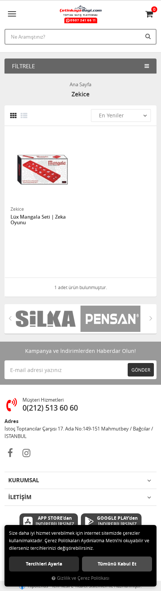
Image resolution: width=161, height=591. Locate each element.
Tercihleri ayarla (44, 564)
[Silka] (48, 319)
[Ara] (149, 36)
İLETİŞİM (19, 497)
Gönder (140, 370)
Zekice (17, 209)
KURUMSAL (23, 480)
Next (151, 318)
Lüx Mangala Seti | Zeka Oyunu (38, 220)
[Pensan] (112, 319)
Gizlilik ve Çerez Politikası (83, 578)
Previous (10, 318)
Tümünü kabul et (117, 564)
